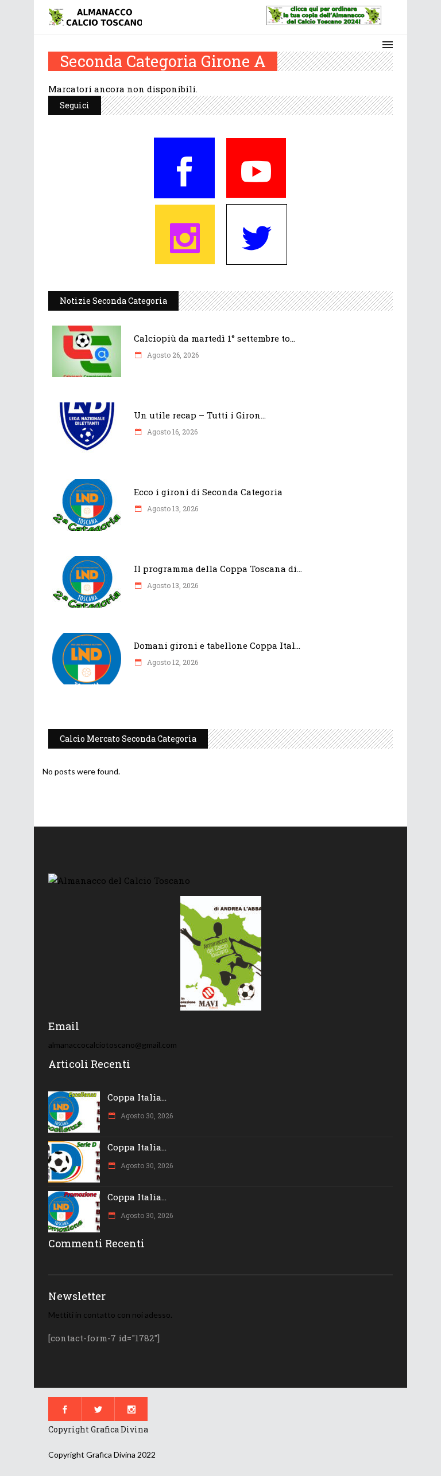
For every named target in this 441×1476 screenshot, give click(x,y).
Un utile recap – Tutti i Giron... (200, 415)
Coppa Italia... (137, 1097)
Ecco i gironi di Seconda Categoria (208, 492)
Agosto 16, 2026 (171, 431)
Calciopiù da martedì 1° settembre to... (214, 338)
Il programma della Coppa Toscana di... (218, 568)
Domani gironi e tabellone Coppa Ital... (217, 645)
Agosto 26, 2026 (172, 354)
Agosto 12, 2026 (171, 662)
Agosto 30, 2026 (146, 1115)
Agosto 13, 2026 (171, 508)
